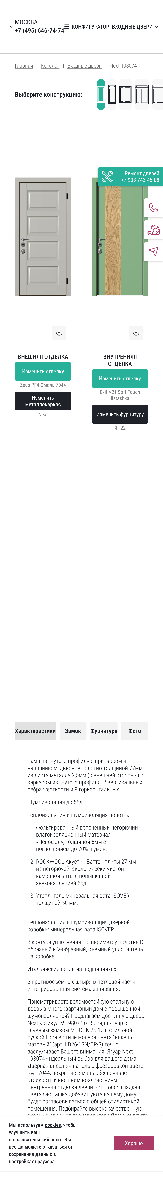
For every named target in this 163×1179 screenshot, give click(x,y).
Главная (24, 65)
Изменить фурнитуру (120, 414)
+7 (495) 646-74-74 (39, 30)
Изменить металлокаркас (43, 401)
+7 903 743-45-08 (140, 180)
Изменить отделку (43, 371)
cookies (53, 1125)
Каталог (50, 65)
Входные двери (132, 26)
